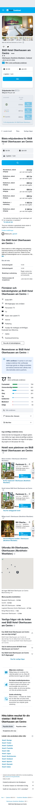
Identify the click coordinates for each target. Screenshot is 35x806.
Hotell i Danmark (7, 764)
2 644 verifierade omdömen (18, 63)
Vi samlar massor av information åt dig (15, 785)
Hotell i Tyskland (7, 745)
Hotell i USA (6, 751)
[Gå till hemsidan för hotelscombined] (13, 10)
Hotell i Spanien (7, 761)
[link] (17, 481)
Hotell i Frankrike (7, 748)
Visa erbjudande (24, 476)
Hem (2, 797)
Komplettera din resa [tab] (9, 731)
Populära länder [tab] (8, 726)
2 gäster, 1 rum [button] (8, 74)
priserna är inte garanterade (12, 776)
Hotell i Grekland (7, 759)
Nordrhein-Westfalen (22, 797)
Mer (3, 256)
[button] (3, 10)
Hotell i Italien (6, 767)
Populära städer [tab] (21, 726)
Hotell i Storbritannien (9, 756)
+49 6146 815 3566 (8, 60)
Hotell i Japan (6, 753)
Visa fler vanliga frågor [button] (17, 659)
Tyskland (8, 797)
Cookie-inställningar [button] (7, 230)
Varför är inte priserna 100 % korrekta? (15, 789)
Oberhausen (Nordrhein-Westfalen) (15, 801)
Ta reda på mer (8, 222)
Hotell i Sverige (7, 740)
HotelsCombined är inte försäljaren (14, 782)
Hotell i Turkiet (6, 743)
